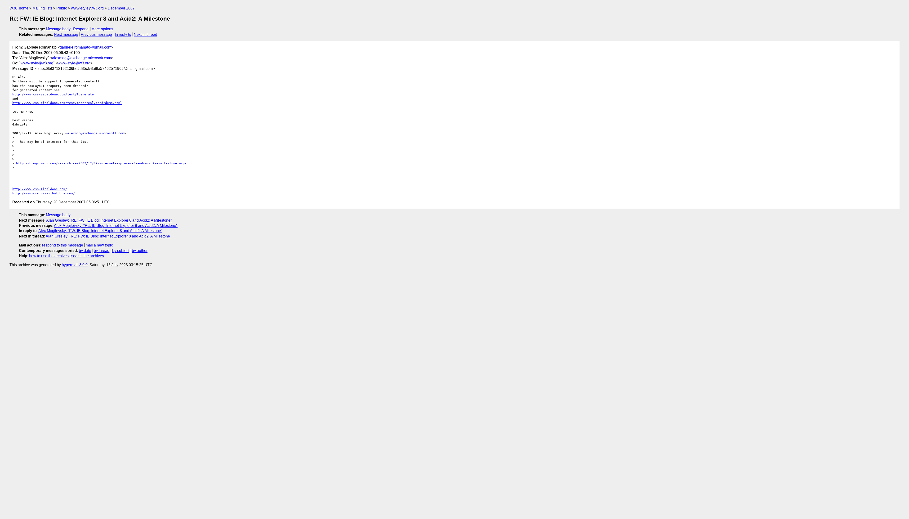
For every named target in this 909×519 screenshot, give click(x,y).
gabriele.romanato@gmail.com (85, 47)
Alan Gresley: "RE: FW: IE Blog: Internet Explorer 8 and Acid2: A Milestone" (109, 220)
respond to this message (62, 245)
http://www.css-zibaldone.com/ (39, 189)
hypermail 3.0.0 (75, 265)
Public (61, 8)
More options (102, 29)
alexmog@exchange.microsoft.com (81, 58)
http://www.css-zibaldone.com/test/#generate (53, 94)
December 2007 (121, 8)
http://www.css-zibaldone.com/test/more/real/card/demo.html (67, 103)
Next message (66, 34)
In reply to (123, 34)
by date (85, 251)
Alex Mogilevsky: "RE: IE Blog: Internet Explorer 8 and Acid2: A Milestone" (116, 226)
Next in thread (145, 34)
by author (139, 251)
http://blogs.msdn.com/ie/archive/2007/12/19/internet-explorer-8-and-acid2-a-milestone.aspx (101, 163)
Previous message (96, 34)
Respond (81, 29)
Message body (58, 29)
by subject (120, 251)
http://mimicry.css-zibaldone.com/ (43, 193)
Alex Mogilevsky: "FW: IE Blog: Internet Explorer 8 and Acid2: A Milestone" (100, 231)
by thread (101, 251)
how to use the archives (49, 256)
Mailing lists (42, 8)
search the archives (87, 256)
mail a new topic (99, 245)
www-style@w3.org (87, 8)
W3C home (18, 8)
